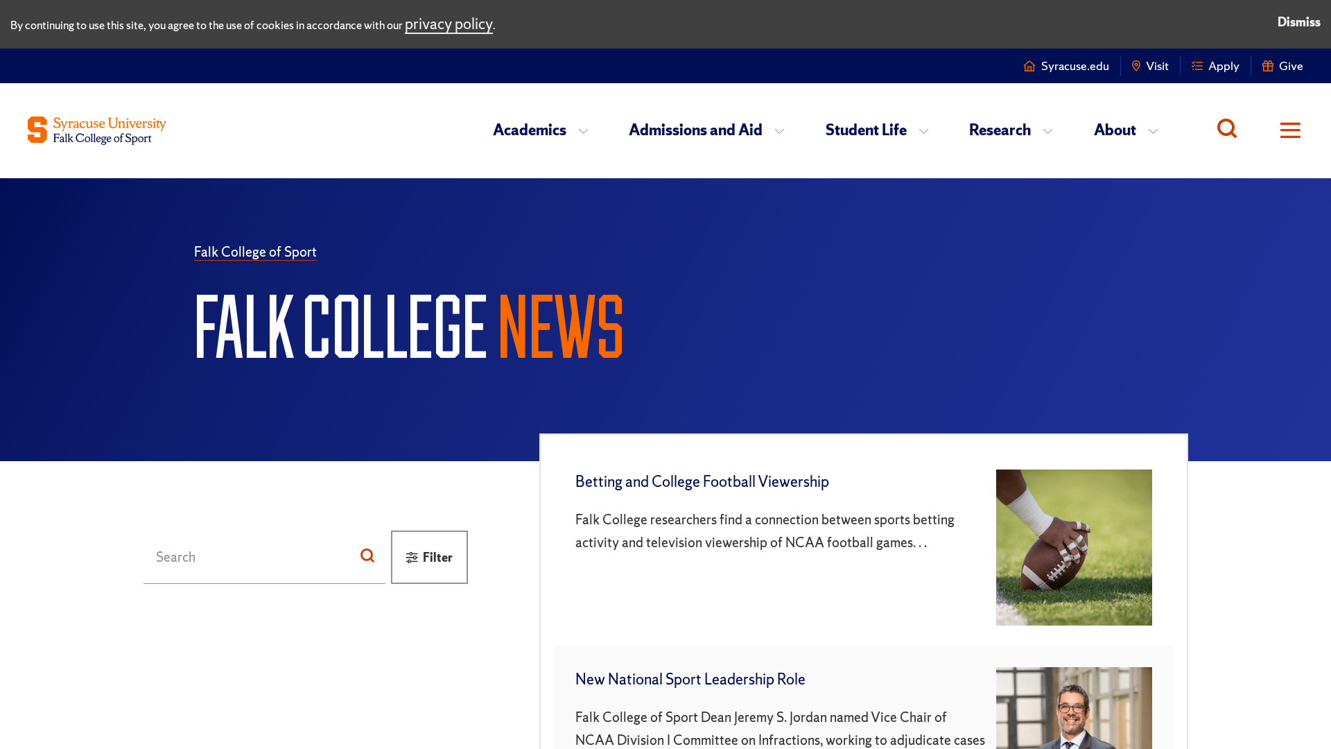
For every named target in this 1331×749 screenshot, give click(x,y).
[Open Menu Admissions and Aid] (783, 130)
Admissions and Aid (696, 130)
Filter (438, 557)
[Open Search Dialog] (1226, 130)
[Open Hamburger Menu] (1280, 130)
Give (1291, 66)
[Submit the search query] (367, 556)
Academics (529, 130)
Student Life (866, 130)
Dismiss (1299, 22)
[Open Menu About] (1157, 130)
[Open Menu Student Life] (927, 130)
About (1115, 130)
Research (1000, 130)
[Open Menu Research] (1052, 130)
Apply (1223, 66)
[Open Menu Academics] (587, 130)
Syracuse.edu (1075, 66)
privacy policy (449, 24)
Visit (1157, 66)
